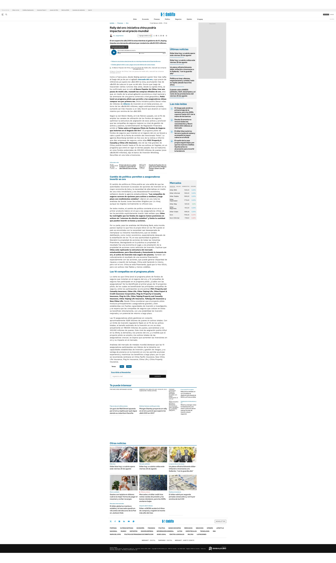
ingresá (332, 14)
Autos (179, 531)
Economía (145, 19)
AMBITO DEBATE (184, 540)
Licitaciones (201, 534)
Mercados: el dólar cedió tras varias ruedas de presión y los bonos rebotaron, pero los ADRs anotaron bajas (152, 497)
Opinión (189, 19)
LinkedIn (124, 521)
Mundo (123, 531)
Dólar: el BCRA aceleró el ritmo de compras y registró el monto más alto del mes (152, 510)
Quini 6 (90, 10)
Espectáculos (191, 531)
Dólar (135, 19)
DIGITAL (148, 540)
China (129, 366)
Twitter (111, 521)
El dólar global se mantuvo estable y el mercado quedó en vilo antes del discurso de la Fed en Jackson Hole (123, 509)
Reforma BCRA (65, 10)
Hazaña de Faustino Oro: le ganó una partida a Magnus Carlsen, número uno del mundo (157, 167)
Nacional (113, 531)
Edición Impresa (147, 531)
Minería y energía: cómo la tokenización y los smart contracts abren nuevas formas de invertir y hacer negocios (188, 409)
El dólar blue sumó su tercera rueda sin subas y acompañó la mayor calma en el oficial (184, 134)
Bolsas (178, 186)
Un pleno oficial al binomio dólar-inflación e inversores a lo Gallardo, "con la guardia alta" (182, 70)
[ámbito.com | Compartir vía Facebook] (156, 35)
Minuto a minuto (145, 492)
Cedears (193, 186)
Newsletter (332, 19)
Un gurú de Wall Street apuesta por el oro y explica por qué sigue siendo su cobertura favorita (123, 410)
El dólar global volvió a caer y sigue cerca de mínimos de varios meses (133, 65)
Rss (214, 531)
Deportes (133, 531)
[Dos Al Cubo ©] (217, 548)
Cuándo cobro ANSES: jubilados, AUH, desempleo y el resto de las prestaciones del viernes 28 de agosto (182, 92)
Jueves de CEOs (54, 10)
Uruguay (200, 19)
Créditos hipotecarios (28, 10)
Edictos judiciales (177, 534)
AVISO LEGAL (161, 534)
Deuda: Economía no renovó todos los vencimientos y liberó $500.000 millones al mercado (183, 123)
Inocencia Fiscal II (41, 10)
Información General (165, 531)
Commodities (185, 186)
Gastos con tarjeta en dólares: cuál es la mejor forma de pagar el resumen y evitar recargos (123, 496)
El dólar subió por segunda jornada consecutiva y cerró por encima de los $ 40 (182, 496)
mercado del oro (145, 79)
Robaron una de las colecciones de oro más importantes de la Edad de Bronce (136, 61)
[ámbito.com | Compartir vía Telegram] (163, 35)
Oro (127, 23)
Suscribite (158, 376)
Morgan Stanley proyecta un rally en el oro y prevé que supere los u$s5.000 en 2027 (153, 410)
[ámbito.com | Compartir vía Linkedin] (161, 35)
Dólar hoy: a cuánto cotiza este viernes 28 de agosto (182, 61)
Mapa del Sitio (115, 534)
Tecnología (204, 531)
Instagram (119, 521)
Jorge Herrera (119, 35)
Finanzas (157, 19)
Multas (190, 534)
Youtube (129, 521)
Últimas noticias (126, 528)
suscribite (326, 14)
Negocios (178, 19)
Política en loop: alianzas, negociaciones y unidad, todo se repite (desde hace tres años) (182, 81)
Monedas (172, 186)
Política (167, 19)
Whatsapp (133, 521)
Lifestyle (220, 528)
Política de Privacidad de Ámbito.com (138, 534)
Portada (113, 528)
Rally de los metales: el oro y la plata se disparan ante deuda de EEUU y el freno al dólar (188, 394)
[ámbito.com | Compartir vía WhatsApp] (154, 35)
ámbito (112, 23)
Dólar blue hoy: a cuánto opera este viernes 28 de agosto (182, 54)
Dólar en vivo (15, 10)
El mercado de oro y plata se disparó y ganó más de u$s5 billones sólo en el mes (128, 166)
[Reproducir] (114, 52)
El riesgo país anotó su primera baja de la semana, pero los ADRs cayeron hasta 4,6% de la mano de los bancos (184, 112)
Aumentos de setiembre (79, 10)
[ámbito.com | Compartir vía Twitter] (158, 35)
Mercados (188, 528)
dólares (126, 104)
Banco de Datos (175, 528)
